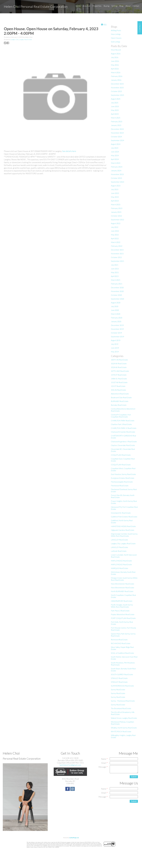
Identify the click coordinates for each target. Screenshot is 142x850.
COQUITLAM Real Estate (121, 455)
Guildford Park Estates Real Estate (124, 517)
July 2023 (114, 189)
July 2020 (114, 306)
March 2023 (115, 204)
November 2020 (117, 291)
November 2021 (117, 253)
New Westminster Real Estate (122, 584)
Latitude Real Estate (118, 551)
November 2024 (117, 133)
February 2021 (116, 284)
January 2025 (116, 125)
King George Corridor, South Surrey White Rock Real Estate (124, 535)
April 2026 (115, 69)
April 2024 (115, 159)
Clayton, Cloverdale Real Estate (123, 445)
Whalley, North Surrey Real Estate (124, 728)
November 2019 (117, 329)
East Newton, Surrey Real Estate (123, 474)
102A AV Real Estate (119, 363)
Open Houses (116, 38)
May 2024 (115, 155)
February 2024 (116, 167)
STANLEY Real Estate (119, 678)
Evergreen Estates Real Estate (122, 478)
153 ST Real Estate (118, 386)
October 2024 (116, 136)
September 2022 (117, 219)
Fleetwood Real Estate (119, 485)
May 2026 (115, 65)
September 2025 (117, 95)
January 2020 (116, 321)
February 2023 (116, 208)
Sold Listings (115, 42)
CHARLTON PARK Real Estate (122, 420)
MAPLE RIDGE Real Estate (121, 561)
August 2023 (115, 186)
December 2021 (117, 250)
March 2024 (115, 163)
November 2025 (117, 87)
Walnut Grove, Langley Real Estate (124, 718)
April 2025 (115, 114)
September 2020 (117, 299)
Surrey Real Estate (118, 689)
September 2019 (117, 336)
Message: (103, 767)
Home (78, 6)
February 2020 (116, 318)
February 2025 (116, 121)
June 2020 (115, 310)
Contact (136, 6)
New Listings (116, 34)
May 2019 (115, 352)
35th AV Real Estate (118, 390)
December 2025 (117, 84)
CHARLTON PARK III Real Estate (123, 428)
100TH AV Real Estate (119, 360)
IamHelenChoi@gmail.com (70, 765)
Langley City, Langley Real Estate (21, 39)
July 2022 (114, 227)
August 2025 (115, 99)
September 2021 (117, 261)
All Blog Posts (116, 30)
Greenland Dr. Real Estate (121, 513)
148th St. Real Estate (119, 379)
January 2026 (116, 80)
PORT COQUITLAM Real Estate (123, 618)
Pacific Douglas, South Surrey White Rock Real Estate (122, 606)
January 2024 (116, 170)
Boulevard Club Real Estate (121, 397)
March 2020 (115, 314)
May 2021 (115, 272)
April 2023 (115, 201)
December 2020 (117, 287)
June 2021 (115, 269)
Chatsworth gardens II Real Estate (124, 441)
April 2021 (115, 276)
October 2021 (116, 257)
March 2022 (115, 242)
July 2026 (114, 57)
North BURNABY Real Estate (122, 591)
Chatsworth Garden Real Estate (123, 432)
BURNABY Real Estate (119, 401)
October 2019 (116, 333)
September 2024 (117, 140)
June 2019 (115, 348)
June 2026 (115, 61)
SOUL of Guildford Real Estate (122, 653)
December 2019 (117, 325)
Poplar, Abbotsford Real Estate (122, 614)
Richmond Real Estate (119, 639)
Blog (121, 6)
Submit (134, 777)
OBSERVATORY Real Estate (121, 601)
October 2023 (116, 178)
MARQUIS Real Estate (119, 568)
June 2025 (115, 106)
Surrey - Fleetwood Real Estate (123, 701)
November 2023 (117, 174)
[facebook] (67, 789)
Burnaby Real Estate (118, 405)
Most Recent (116, 50)
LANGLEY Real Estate (119, 540)
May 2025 (115, 110)
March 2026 (115, 72)
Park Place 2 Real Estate (120, 611)
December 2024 (117, 129)
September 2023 (117, 182)
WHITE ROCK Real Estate (121, 731)
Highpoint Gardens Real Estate (122, 530)
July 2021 (114, 265)
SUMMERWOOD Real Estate (122, 686)
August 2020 (115, 302)
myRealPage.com (74, 837)
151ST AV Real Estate (119, 382)
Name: (104, 759)
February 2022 (116, 246)
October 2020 (116, 295)
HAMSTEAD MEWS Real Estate (123, 526)
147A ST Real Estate (118, 375)
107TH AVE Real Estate (120, 371)
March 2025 (115, 118)
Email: (104, 763)
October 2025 (116, 91)
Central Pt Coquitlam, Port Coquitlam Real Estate (121, 416)
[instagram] (72, 789)
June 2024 (115, 152)
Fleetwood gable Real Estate (122, 482)
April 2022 (115, 238)
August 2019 (115, 340)
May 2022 (115, 235)
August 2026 (115, 53)
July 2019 (114, 344)
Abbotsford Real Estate (120, 394)
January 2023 (116, 212)
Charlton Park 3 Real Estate (121, 424)
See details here (69, 151)
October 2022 (116, 216)
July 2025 (114, 103)
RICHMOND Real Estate (120, 643)
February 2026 (116, 76)
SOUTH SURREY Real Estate (122, 674)
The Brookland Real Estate (121, 708)
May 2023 (115, 197)
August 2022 (115, 223)
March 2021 (115, 280)
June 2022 (115, 231)
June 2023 (115, 193)
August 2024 (115, 144)
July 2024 (114, 148)
